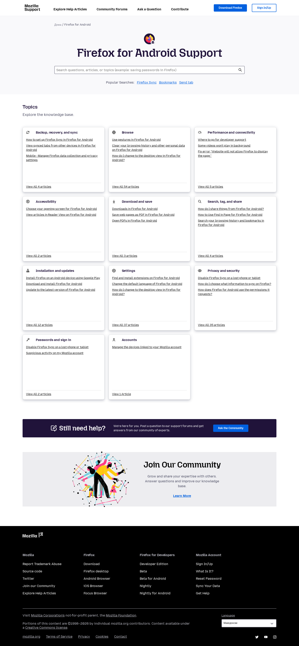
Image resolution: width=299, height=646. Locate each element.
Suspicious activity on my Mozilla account (54, 353)
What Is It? (204, 571)
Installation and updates (55, 271)
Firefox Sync (147, 82)
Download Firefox (230, 8)
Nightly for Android (155, 593)
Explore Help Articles (70, 9)
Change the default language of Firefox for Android (147, 284)
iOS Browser (93, 586)
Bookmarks (168, 82)
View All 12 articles (39, 325)
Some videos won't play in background (224, 145)
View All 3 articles (124, 256)
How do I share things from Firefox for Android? (231, 209)
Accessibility (46, 202)
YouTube (265, 637)
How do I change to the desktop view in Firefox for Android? (146, 158)
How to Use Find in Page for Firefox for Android (230, 215)
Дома (57, 24)
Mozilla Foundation (121, 615)
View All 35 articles (211, 325)
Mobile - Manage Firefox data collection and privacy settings (62, 158)
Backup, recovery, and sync (57, 132)
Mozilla (33, 536)
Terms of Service (59, 636)
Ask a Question (149, 9)
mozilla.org (31, 636)
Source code (32, 571)
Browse (127, 132)
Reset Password (209, 579)
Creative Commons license (46, 628)
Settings (128, 271)
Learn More (182, 496)
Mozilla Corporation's (48, 615)
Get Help (203, 593)
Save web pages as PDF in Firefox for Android (143, 215)
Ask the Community (230, 428)
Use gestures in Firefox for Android (136, 140)
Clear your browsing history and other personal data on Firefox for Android (148, 148)
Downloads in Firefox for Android (135, 209)
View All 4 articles (38, 186)
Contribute (180, 9)
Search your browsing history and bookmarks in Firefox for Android (231, 223)
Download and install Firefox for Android (54, 284)
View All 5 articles (210, 186)
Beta (143, 571)
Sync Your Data (208, 586)
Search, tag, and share (225, 202)
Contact (120, 636)
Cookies (102, 636)
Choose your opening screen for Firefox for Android (61, 209)
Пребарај (240, 70)
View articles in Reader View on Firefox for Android (61, 215)
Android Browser (97, 579)
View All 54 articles (125, 186)
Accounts (129, 340)
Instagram (274, 637)
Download (92, 564)
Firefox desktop (96, 571)
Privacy (84, 636)
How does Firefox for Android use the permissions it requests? (234, 292)
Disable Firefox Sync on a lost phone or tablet (229, 278)
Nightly (145, 586)
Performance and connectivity (231, 132)
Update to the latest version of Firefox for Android (60, 290)
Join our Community (39, 586)
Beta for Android (153, 579)
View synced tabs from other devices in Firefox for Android (61, 148)
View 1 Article (121, 394)
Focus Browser (95, 593)
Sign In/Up (264, 8)
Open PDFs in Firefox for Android (134, 220)
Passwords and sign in (53, 340)
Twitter (28, 579)
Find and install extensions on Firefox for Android (146, 278)
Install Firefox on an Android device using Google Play (63, 278)
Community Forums (112, 9)
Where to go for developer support (222, 140)
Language (228, 615)
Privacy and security (224, 271)
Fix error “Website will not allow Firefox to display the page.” (233, 154)
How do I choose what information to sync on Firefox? (234, 284)
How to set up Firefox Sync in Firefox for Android (59, 140)
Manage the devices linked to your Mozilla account (146, 347)
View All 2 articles (38, 256)
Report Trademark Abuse (42, 564)
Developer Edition (154, 564)
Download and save (137, 202)
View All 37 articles (125, 325)
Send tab (186, 82)
